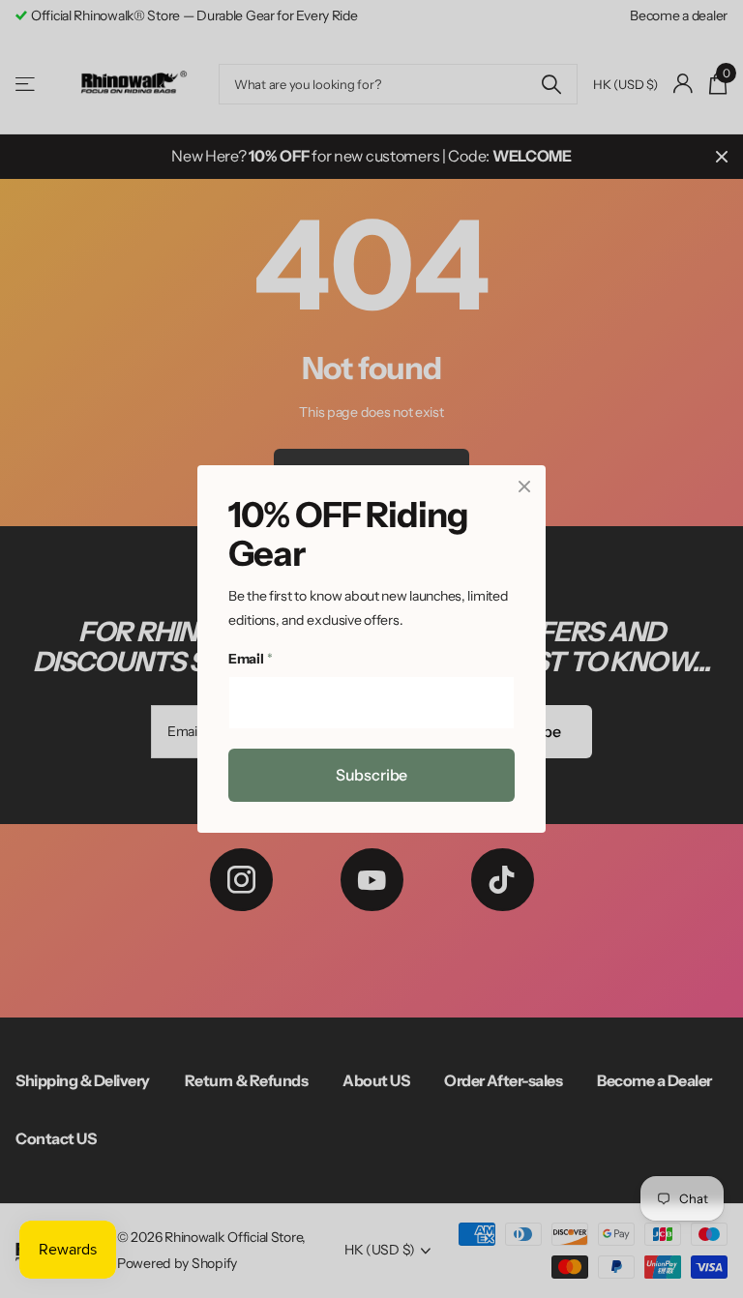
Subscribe (372, 774)
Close (524, 486)
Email (250, 659)
